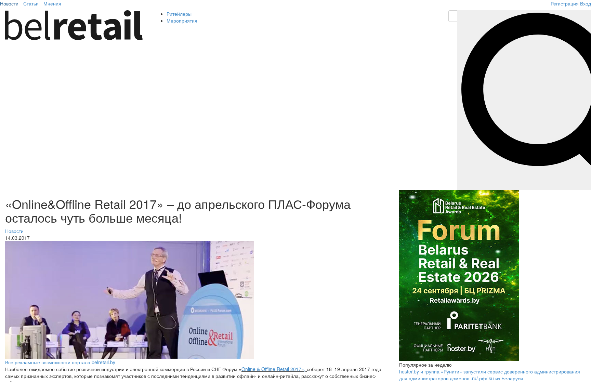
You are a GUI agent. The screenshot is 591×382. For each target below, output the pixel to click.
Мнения (52, 3)
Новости (9, 3)
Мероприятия (182, 20)
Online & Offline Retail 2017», (273, 369)
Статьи (31, 3)
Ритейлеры (179, 13)
